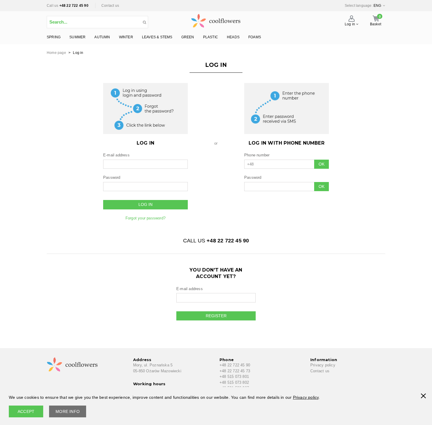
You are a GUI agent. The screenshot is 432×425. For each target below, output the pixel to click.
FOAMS (254, 37)
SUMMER (77, 37)
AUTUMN (102, 37)
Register (216, 315)
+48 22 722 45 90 (73, 6)
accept (26, 411)
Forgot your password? (145, 218)
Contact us (110, 6)
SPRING (54, 37)
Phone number (256, 155)
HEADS (233, 37)
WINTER (126, 37)
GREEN (187, 37)
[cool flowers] (216, 19)
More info (68, 411)
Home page (56, 53)
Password (111, 177)
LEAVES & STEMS (157, 37)
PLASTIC (210, 37)
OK (321, 164)
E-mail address (116, 155)
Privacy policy (322, 365)
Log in (145, 204)
